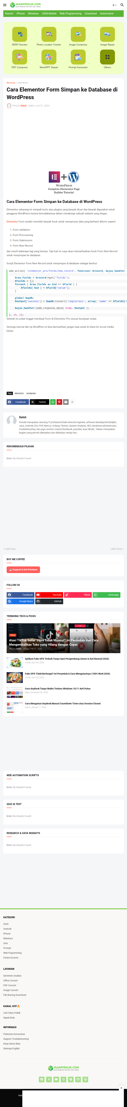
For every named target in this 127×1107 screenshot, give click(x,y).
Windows (33, 13)
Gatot (22, 417)
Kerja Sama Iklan (12, 1043)
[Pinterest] (59, 402)
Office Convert (10, 980)
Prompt (7, 948)
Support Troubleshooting (16, 1039)
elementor (23, 83)
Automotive (106, 13)
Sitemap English (11, 1048)
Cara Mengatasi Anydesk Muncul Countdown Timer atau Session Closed (63, 703)
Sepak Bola (9, 1017)
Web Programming (71, 13)
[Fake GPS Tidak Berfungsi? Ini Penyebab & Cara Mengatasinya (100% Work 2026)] (15, 677)
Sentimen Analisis (12, 975)
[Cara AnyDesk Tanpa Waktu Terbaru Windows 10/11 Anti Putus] (15, 692)
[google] (85, 1079)
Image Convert (10, 990)
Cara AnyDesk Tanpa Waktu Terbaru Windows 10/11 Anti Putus (57, 688)
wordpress (31, 393)
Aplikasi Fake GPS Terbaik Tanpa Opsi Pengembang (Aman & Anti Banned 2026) (67, 658)
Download (91, 13)
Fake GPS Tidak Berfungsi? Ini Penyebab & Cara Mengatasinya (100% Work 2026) (67, 673)
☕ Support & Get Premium (23, 569)
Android (7, 928)
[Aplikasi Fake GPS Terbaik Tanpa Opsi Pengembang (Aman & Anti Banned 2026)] (15, 662)
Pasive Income (10, 957)
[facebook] (41, 1079)
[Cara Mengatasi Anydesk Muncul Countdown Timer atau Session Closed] (15, 707)
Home (21, 1095)
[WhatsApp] (53, 402)
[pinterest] (71, 1079)
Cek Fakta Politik (11, 1013)
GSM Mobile (49, 13)
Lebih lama (116, 549)
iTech (6, 924)
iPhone (21, 13)
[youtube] (56, 1079)
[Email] (66, 402)
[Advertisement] (10, 60)
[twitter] (49, 1079)
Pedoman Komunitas (14, 1034)
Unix (5, 943)
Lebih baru (10, 549)
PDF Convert (9, 985)
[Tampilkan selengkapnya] (72, 402)
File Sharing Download (14, 995)
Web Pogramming (12, 953)
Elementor (12, 221)
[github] (78, 1079)
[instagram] (63, 1079)
